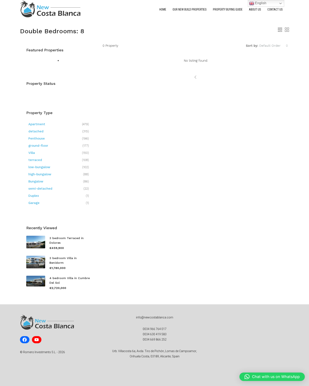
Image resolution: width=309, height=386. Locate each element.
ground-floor (38, 146)
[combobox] (274, 45)
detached (36, 131)
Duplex (33, 196)
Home (162, 9)
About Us (255, 9)
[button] (272, 377)
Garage (34, 203)
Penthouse (36, 138)
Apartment (36, 124)
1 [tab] (59, 62)
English (260, 3)
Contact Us (275, 9)
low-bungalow (39, 167)
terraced (35, 160)
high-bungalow (39, 174)
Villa (31, 153)
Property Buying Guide (228, 9)
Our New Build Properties (190, 9)
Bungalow (35, 181)
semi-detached (40, 188)
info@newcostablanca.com (154, 317)
